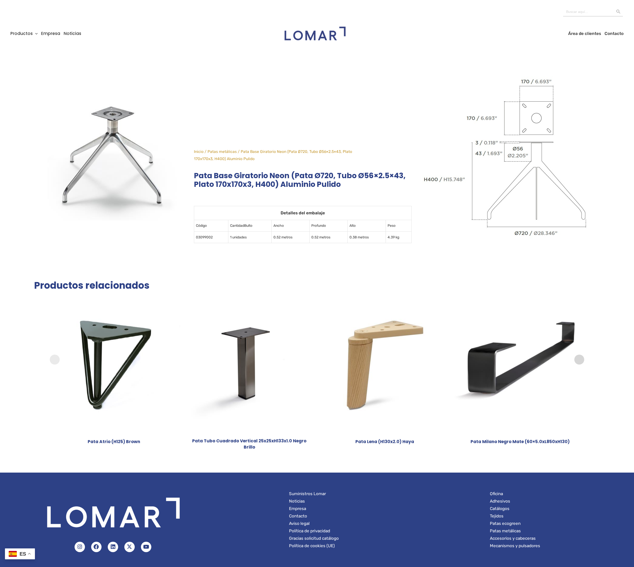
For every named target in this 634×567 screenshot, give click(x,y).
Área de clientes (584, 33)
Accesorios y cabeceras (513, 538)
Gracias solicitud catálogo (314, 538)
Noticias (72, 33)
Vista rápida (114, 429)
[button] (35, 33)
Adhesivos (500, 501)
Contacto (614, 33)
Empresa (50, 33)
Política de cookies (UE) (312, 545)
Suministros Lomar (307, 493)
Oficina (496, 493)
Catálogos (499, 508)
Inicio (199, 151)
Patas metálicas (222, 151)
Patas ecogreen (505, 523)
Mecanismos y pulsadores (515, 545)
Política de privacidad (309, 530)
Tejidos (496, 515)
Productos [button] (21, 33)
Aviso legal (299, 523)
